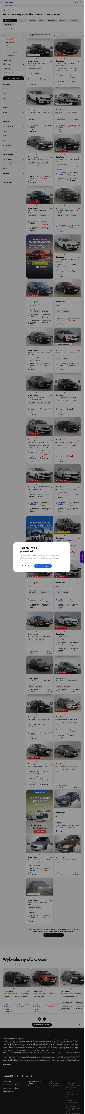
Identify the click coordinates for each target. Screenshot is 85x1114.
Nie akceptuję (26, 566)
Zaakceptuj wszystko (42, 566)
